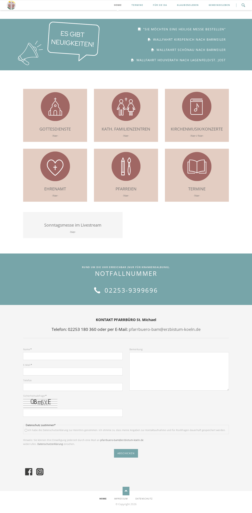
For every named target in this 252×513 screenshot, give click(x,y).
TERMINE (197, 189)
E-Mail (28, 365)
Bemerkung (136, 349)
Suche (243, 5)
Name (28, 349)
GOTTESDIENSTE (55, 129)
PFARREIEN (126, 189)
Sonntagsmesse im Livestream (72, 225)
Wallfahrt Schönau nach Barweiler (190, 50)
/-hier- (200, 135)
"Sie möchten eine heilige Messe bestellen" (184, 29)
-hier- (55, 135)
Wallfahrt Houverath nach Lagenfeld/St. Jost (180, 60)
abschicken (126, 453)
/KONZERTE (212, 129)
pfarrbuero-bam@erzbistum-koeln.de (165, 329)
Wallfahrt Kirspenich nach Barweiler (189, 39)
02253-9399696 (130, 290)
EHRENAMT (55, 189)
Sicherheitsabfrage (35, 395)
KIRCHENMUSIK (186, 129)
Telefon (27, 380)
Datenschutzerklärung (50, 444)
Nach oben (126, 491)
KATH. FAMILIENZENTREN (126, 129)
